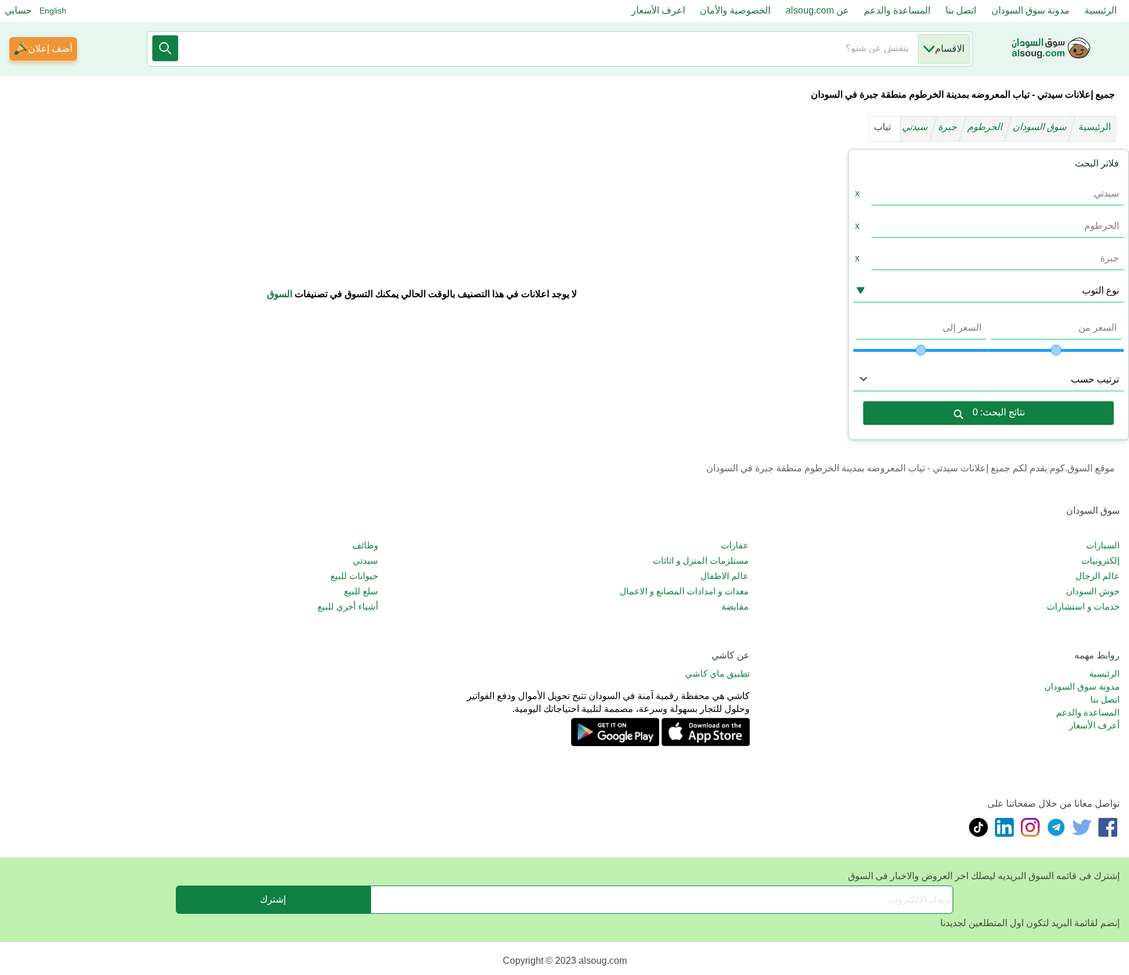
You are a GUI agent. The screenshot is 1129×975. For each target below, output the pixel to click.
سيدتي (916, 127)
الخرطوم (986, 127)
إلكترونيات (1100, 560)
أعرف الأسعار (1094, 725)
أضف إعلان (50, 49)
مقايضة (735, 606)
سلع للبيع (361, 591)
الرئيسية (1100, 10)
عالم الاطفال (724, 576)
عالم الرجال (1097, 576)
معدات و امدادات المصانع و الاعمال (684, 591)
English (52, 10)
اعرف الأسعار (658, 10)
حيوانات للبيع (354, 576)
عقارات (735, 545)
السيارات (1103, 545)
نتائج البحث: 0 (999, 412)
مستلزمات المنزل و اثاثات (701, 560)
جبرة (949, 127)
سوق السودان (1041, 127)
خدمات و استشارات (1083, 606)
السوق (279, 294)
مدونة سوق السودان (1030, 10)
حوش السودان (1093, 591)
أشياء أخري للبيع (348, 606)
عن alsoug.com (817, 10)
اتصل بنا (961, 10)
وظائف (365, 545)
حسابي (18, 10)
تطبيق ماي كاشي (717, 673)
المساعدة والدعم (897, 10)
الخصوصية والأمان (735, 10)
